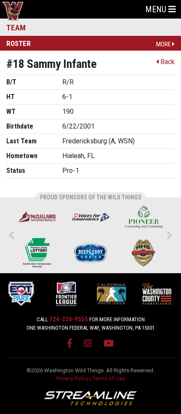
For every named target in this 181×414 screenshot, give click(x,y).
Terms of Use (109, 378)
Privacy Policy (72, 378)
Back (167, 62)
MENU (156, 9)
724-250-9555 (68, 319)
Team (16, 27)
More (164, 44)
